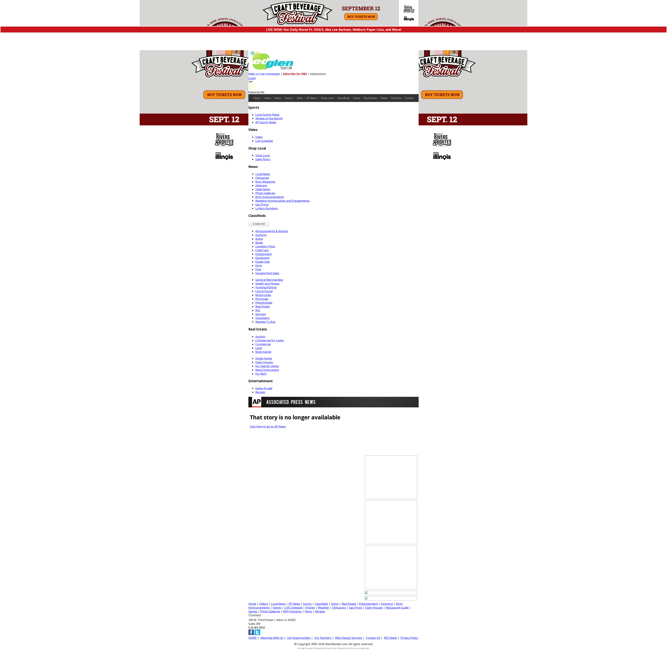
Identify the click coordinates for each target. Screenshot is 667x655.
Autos (356, 98)
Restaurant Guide (397, 608)
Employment (263, 254)
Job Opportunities (299, 638)
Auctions (261, 235)
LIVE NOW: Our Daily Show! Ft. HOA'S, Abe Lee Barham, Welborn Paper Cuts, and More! (333, 29)
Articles (310, 608)
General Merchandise (269, 280)
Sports (289, 98)
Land (258, 348)
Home (257, 98)
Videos (263, 604)
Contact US (373, 638)
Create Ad (259, 223)
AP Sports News (265, 122)
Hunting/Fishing (266, 287)
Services (260, 314)
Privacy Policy (409, 638)
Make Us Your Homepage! (264, 73)
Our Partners (322, 638)
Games (252, 611)
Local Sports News (267, 115)
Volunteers (262, 318)
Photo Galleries (265, 193)
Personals (261, 299)
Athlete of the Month (269, 118)
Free (258, 269)
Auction (260, 336)
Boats (259, 242)
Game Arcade (263, 388)
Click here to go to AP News (268, 426)
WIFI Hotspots (292, 611)
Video (267, 98)
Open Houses (264, 362)
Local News (262, 174)
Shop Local (327, 98)
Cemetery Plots (265, 246)
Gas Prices (262, 204)
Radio (384, 98)
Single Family (263, 358)
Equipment (262, 258)
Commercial (263, 344)
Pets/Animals (263, 303)
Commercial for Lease (269, 340)
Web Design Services (348, 638)
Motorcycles (263, 295)
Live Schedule (264, 141)
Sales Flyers (262, 159)
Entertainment (368, 604)
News (278, 98)
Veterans (261, 185)
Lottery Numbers (266, 208)
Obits (300, 98)
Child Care (262, 250)
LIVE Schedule (293, 608)
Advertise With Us (271, 638)
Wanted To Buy (265, 322)
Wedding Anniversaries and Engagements (282, 201)
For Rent (260, 374)
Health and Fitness (267, 283)
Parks (308, 611)
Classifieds (343, 98)
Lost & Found (264, 291)
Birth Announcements (269, 197)
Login (252, 78)
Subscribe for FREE (295, 73)
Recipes (260, 392)
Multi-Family (263, 352)
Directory (396, 98)
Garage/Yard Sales (267, 273)
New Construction (267, 370)
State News (262, 189)
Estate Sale (262, 262)
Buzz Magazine (265, 182)
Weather (323, 608)
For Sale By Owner (267, 366)
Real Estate (370, 98)
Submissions (318, 73)
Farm (258, 265)
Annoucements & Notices (271, 231)
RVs (257, 310)
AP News (312, 98)
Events (410, 98)
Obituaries (262, 178)
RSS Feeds (390, 638)
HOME (252, 638)
